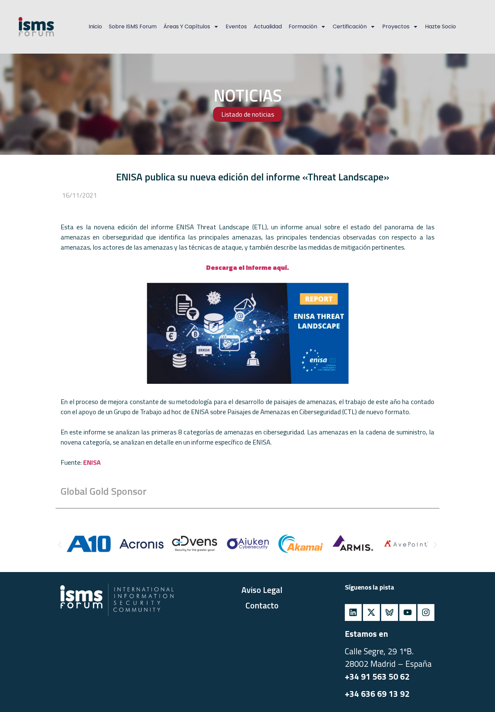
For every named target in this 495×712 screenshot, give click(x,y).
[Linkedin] (353, 612)
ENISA (92, 462)
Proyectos (395, 26)
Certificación (350, 26)
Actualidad (268, 26)
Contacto (261, 605)
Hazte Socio (440, 26)
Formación (303, 26)
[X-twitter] (371, 612)
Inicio (95, 26)
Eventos (236, 26)
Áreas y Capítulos (186, 26)
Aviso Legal (262, 589)
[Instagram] (426, 612)
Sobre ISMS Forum (133, 26)
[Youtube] (407, 612)
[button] (60, 544)
